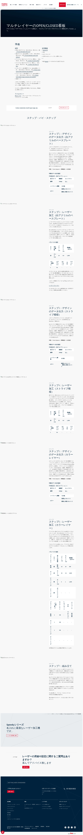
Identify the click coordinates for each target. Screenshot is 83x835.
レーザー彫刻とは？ (46, 804)
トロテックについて (11, 806)
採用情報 (9, 812)
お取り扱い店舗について (71, 4)
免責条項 (37, 826)
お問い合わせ (62, 4)
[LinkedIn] (69, 827)
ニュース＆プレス (10, 810)
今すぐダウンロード (64, 107)
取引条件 (48, 826)
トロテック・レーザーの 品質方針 (13, 819)
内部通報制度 (27, 828)
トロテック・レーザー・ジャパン (13, 804)
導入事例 (9, 814)
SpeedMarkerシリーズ (29, 808)
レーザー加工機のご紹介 (12, 735)
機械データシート (62, 804)
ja (81, 4)
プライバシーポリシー (29, 826)
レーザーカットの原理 (46, 806)
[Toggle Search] (78, 4)
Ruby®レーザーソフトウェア (64, 806)
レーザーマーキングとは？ (47, 808)
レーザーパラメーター (54, 285)
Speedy (46, 61)
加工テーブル (18, 95)
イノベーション (10, 808)
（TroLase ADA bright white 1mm (23, 51)
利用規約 (42, 826)
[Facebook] (72, 827)
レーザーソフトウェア (63, 808)
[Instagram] (65, 827)
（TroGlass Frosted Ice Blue (33, 60)
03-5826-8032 (71, 789)
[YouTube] (75, 827)
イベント (9, 816)
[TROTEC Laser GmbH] (4, 4)
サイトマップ (34, 828)
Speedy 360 (45, 50)
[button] (2, 832)
